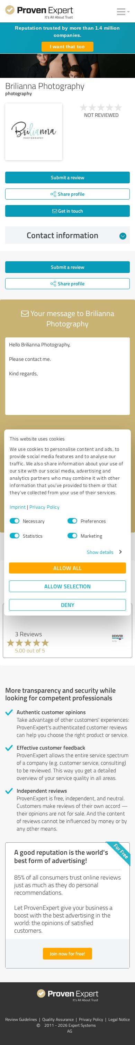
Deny (67, 605)
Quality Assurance (58, 1019)
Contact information (62, 235)
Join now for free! (67, 953)
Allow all (67, 568)
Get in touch (70, 210)
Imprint (18, 507)
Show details (100, 552)
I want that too (67, 46)
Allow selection (67, 586)
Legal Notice (119, 1019)
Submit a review (67, 177)
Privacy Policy (44, 507)
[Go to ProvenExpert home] (39, 13)
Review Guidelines (21, 1019)
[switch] (72, 521)
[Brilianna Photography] (34, 132)
